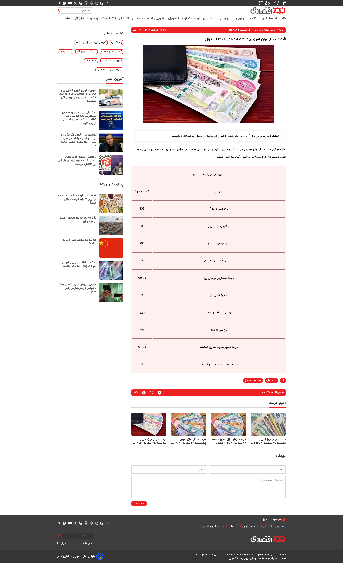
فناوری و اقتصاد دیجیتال (148, 18)
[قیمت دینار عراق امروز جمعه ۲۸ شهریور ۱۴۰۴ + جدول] (228, 424)
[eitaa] (101, 3)
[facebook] (143, 392)
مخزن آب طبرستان (112, 60)
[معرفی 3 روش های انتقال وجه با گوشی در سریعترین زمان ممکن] (111, 292)
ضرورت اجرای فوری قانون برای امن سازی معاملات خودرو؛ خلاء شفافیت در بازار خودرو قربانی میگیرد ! (78, 96)
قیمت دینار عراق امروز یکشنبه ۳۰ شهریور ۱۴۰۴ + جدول (270, 441)
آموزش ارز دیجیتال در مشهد (91, 42)
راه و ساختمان (212, 18)
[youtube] (70, 3)
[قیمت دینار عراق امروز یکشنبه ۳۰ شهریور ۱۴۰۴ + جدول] (268, 424)
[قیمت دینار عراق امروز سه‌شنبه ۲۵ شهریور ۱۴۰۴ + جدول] (149, 424)
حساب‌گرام (91, 60)
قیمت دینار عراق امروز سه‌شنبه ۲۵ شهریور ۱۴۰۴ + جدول (150, 441)
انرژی (228, 18)
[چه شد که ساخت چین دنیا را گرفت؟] (111, 248)
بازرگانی (79, 18)
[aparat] (80, 3)
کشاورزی (173, 18)
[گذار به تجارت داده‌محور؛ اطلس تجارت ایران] (111, 225)
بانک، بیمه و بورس (246, 18)
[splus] (86, 3)
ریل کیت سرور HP (86, 51)
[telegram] (59, 3)
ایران (263, 526)
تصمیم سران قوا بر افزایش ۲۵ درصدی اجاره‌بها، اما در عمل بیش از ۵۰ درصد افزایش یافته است (78, 140)
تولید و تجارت (191, 18)
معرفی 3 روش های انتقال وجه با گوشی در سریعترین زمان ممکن (78, 288)
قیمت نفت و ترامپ (111, 51)
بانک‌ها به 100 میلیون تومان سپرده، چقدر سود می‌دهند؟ (79, 264)
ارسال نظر (139, 503)
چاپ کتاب (116, 42)
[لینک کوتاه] (140, 30)
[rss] (107, 3)
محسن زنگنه (278, 526)
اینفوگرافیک (108, 18)
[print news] (134, 29)
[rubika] (91, 3)
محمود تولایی (249, 526)
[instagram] (64, 3)
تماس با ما (88, 543)
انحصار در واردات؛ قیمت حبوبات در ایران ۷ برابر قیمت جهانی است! (77, 199)
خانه (283, 18)
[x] (75, 3)
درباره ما (61, 543)
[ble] (96, 3)
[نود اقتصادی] (257, 10)
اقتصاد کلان (269, 18)
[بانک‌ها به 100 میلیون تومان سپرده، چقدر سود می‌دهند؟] (111, 270)
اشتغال (124, 18)
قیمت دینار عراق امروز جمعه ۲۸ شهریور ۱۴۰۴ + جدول (229, 441)
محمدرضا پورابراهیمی (213, 526)
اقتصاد (233, 526)
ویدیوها (92, 18)
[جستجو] (60, 10)
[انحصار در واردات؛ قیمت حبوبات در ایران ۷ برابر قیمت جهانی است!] (111, 203)
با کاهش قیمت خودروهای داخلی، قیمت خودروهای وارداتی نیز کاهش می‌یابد (77, 160)
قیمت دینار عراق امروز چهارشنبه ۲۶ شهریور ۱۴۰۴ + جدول (189, 441)
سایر (67, 18)
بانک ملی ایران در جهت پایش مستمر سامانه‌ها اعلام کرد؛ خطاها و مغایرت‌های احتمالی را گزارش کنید (78, 118)
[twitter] (151, 392)
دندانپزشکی (65, 51)
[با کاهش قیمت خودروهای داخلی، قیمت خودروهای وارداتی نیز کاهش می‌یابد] (111, 165)
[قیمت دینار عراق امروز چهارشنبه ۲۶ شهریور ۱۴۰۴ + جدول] (188, 424)
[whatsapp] (135, 392)
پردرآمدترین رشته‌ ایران (109, 70)
